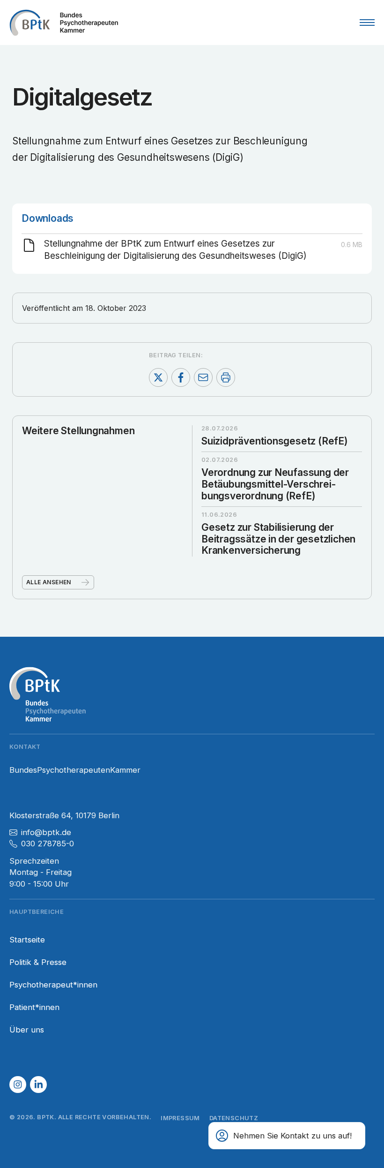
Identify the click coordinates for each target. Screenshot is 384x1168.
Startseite (27, 939)
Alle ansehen (48, 582)
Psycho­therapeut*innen (53, 984)
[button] (17, 1084)
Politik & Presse (37, 962)
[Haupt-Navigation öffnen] (367, 22)
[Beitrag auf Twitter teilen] (158, 377)
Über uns (26, 1029)
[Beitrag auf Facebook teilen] (180, 377)
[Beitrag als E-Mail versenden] (203, 377)
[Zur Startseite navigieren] (63, 22)
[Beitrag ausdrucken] (225, 377)
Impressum (180, 1118)
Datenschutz (233, 1118)
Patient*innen (34, 1007)
